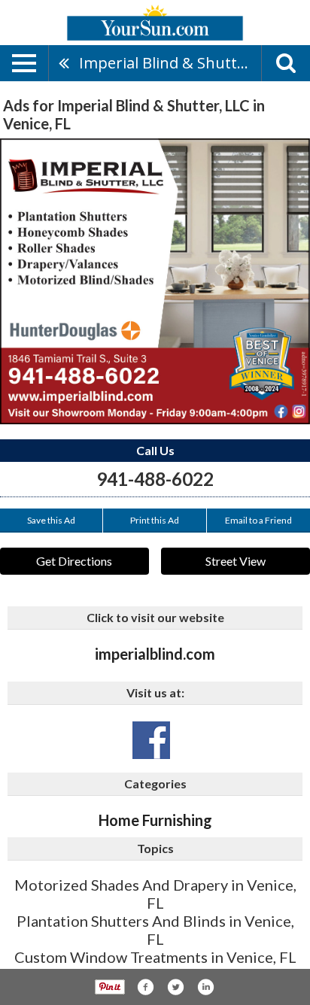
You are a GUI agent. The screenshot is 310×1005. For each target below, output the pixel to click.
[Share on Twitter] (175, 986)
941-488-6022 (155, 479)
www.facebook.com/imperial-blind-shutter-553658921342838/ (151, 740)
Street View (235, 561)
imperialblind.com (155, 654)
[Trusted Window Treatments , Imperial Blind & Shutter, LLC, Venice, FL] (155, 281)
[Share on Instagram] (205, 986)
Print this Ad (154, 520)
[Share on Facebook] (145, 986)
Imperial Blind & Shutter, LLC (170, 63)
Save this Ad (51, 520)
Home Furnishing (155, 820)
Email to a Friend (258, 520)
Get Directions (74, 561)
